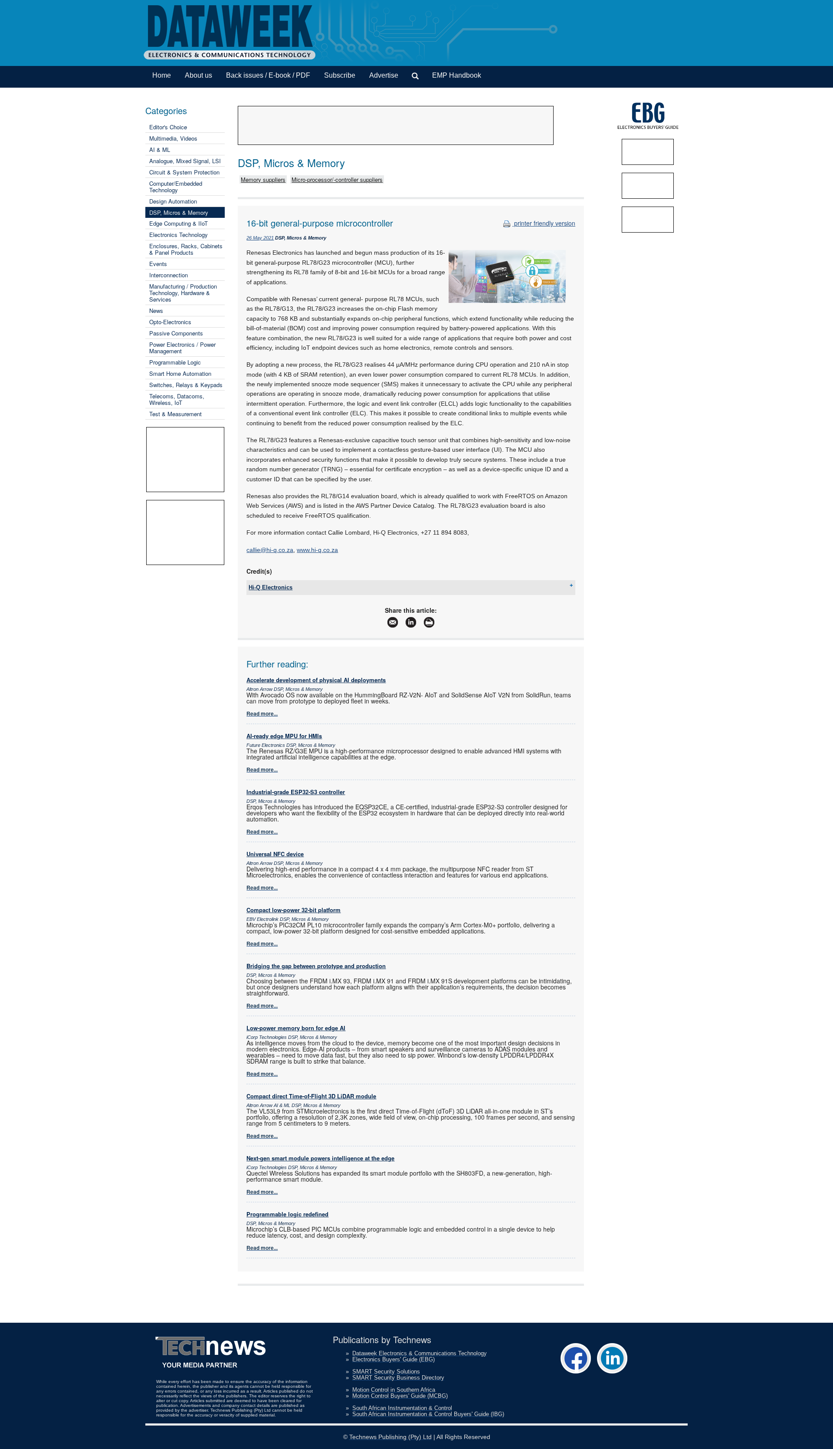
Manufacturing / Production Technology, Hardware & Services (183, 292)
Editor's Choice (168, 127)
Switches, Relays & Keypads (186, 385)
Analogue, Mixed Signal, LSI (185, 161)
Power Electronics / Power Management (182, 347)
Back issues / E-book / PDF (268, 75)
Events (158, 264)
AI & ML (159, 149)
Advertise (383, 75)
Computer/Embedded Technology (175, 186)
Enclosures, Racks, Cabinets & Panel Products (186, 249)
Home (161, 75)
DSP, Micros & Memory (178, 212)
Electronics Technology (178, 234)
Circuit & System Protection (184, 172)
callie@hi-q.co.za (269, 549)
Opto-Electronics (170, 322)
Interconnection (168, 275)
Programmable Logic (175, 362)
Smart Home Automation (180, 373)
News (156, 310)
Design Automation (173, 201)
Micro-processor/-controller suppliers (337, 179)
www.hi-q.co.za (317, 549)
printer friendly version (543, 223)
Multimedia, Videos (173, 138)
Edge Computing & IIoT (178, 223)
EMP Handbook (456, 75)
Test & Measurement (175, 414)
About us (198, 75)
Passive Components (176, 333)
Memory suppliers (263, 179)
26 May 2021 (260, 237)
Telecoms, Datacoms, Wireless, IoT (176, 399)
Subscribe (339, 75)
